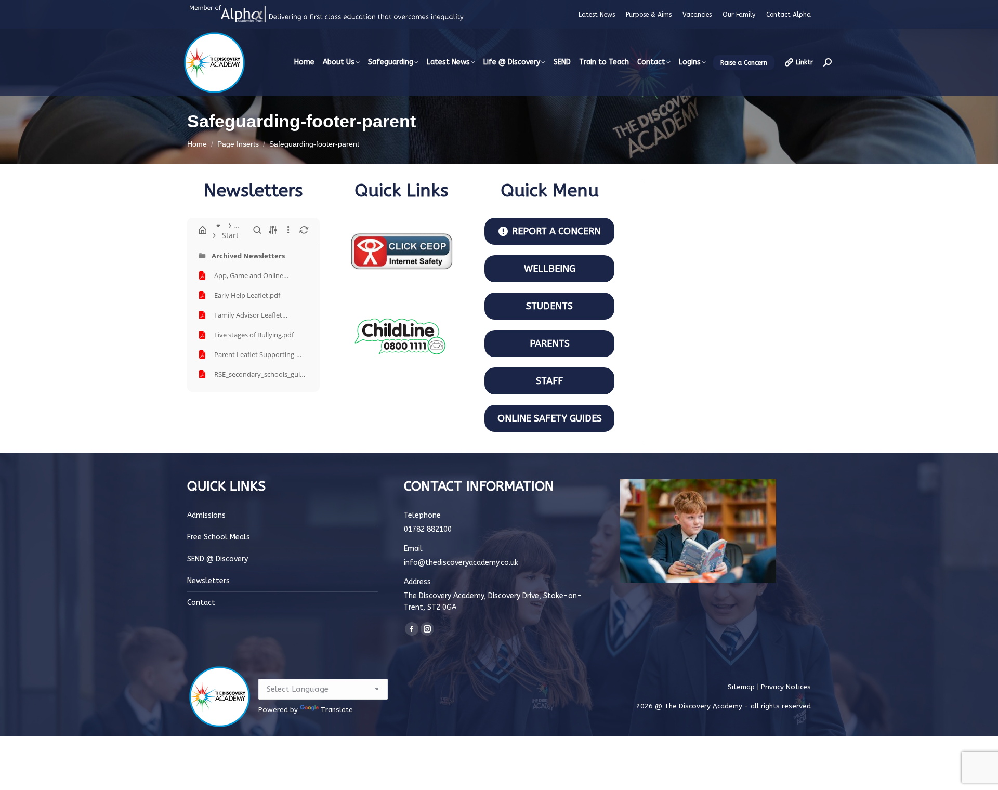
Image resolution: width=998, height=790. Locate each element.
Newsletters (208, 580)
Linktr (804, 62)
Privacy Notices (786, 687)
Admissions (206, 515)
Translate (337, 710)
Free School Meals (218, 537)
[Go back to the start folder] (203, 230)
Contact (201, 602)
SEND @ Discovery (217, 559)
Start (230, 235)
